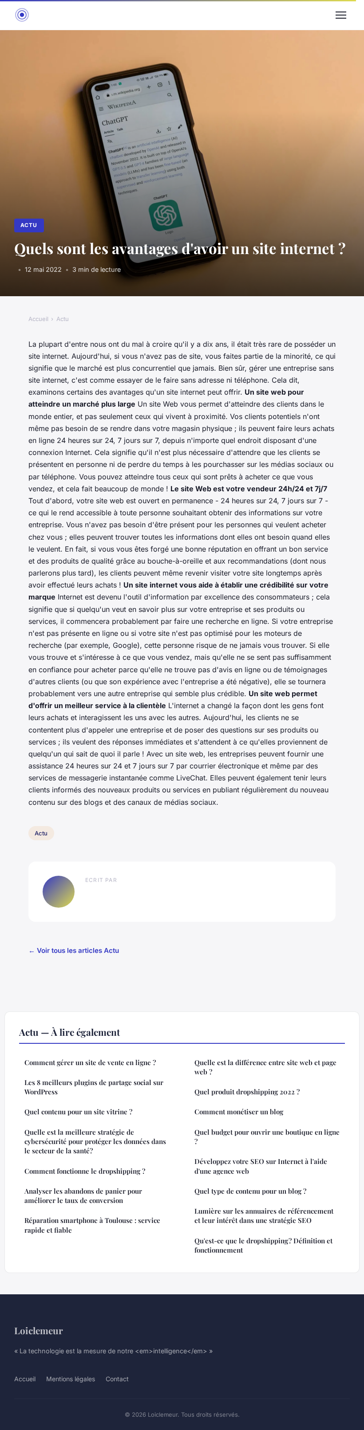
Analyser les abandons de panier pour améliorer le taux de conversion (83, 1196)
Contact (117, 1379)
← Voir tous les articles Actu (73, 950)
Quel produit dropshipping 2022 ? (247, 1091)
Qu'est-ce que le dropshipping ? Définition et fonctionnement (263, 1245)
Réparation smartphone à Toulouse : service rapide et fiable (92, 1225)
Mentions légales (70, 1379)
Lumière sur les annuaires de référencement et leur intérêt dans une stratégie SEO (263, 1216)
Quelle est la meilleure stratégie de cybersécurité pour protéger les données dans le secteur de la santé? (95, 1142)
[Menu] (341, 15)
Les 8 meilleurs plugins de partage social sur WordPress (93, 1087)
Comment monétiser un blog (238, 1111)
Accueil (38, 318)
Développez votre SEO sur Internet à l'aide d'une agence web (260, 1166)
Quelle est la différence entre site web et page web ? (265, 1067)
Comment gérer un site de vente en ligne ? (90, 1062)
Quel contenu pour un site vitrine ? (78, 1111)
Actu (28, 225)
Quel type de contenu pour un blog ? (250, 1191)
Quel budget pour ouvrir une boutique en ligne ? (267, 1137)
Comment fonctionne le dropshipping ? (84, 1171)
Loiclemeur (38, 1330)
